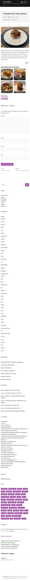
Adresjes (3, 204)
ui (11, 518)
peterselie (16, 510)
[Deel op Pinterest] (4, 98)
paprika (3, 510)
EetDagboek (4, 199)
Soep (2, 310)
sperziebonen (18, 513)
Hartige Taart (4, 284)
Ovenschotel (4, 293)
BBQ (2, 279)
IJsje (2, 230)
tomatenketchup (16, 515)
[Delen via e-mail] (7, 98)
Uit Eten (3, 342)
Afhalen (3, 216)
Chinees (3, 222)
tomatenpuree (5, 518)
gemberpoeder (5, 496)
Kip (1, 287)
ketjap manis (10, 499)
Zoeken (2, 197)
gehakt (23, 494)
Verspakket (3, 316)
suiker (25, 513)
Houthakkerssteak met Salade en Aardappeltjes (12, 362)
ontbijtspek (21, 507)
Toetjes (3, 336)
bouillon (9, 491)
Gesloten (13, 496)
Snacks (2, 242)
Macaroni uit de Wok (5, 379)
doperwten (11, 494)
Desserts (3, 224)
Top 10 (2, 202)
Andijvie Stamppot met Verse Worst (9, 544)
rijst (26, 510)
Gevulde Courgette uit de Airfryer (8, 373)
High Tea (3, 348)
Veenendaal (17, 518)
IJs (1, 330)
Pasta (2, 296)
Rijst (2, 302)
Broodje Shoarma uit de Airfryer (8, 548)
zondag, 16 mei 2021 (13, 17)
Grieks (2, 227)
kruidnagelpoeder (5, 505)
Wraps (2, 322)
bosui (25, 488)
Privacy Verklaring (6, 531)
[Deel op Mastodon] (2, 98)
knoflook (4, 502)
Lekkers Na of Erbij (5, 328)
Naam (2, 138)
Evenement (3, 325)
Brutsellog (7, 2)
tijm (3, 515)
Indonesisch (3, 236)
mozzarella (4, 507)
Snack (2, 307)
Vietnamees (3, 259)
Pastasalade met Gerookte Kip (12, 405)
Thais (2, 253)
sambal (3, 513)
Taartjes (3, 250)
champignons (17, 491)
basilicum (4, 488)
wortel (24, 518)
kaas (24, 496)
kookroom (20, 502)
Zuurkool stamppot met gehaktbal (9, 546)
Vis (1, 262)
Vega (2, 313)
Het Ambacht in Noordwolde (7, 365)
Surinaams (3, 244)
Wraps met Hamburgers (6, 368)
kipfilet (25, 499)
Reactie (3, 116)
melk (13, 505)
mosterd (19, 505)
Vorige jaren (3, 200)
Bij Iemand (3, 271)
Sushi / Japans (4, 247)
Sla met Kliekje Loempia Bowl (8, 370)
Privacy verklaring (22, 578)
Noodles (3, 290)
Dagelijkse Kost (4, 274)
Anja (5, 17)
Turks (2, 256)
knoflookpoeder (12, 502)
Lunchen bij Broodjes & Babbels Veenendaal (15, 411)
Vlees (2, 319)
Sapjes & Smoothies (5, 333)
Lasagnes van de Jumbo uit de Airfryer (10, 541)
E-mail (3, 146)
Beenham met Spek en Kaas (7, 542)
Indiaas (2, 233)
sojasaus (10, 513)
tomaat (8, 515)
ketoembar (18, 499)
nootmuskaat (13, 507)
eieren (17, 494)
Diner (2, 345)
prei (21, 510)
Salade (2, 305)
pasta (9, 510)
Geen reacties (7, 20)
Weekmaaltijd (4, 264)
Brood (2, 282)
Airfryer (2, 276)
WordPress (24, 576)
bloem (19, 488)
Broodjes (3, 219)
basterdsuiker (12, 488)
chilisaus (25, 491)
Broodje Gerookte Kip (6, 376)
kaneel (3, 499)
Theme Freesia (18, 576)
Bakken (2, 268)
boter (3, 491)
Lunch (16, 20)
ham (19, 496)
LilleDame (3, 206)
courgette (4, 494)
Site (2, 155)
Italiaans (3, 239)
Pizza (2, 299)
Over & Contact (4, 195)
